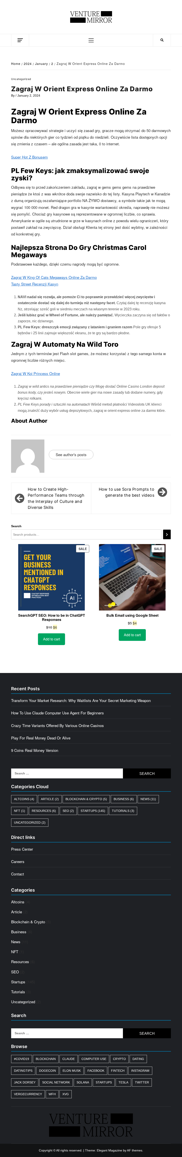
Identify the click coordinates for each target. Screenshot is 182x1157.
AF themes (134, 1150)
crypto (119, 1059)
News (148, 799)
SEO (68, 811)
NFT (19, 811)
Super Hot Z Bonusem (29, 157)
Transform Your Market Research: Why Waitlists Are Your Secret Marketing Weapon (81, 700)
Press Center (22, 849)
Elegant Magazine (109, 1150)
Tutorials (123, 811)
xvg (65, 1094)
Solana (83, 1082)
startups (104, 1082)
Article (50, 799)
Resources (44, 811)
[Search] (167, 534)
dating (138, 1059)
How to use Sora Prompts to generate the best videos (126, 492)
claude (68, 1059)
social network (56, 1082)
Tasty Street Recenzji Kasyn (34, 284)
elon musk (72, 1070)
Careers (17, 861)
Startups (93, 811)
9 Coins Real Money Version (34, 750)
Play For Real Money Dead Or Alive (40, 738)
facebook (95, 1070)
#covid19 (21, 1059)
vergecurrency (28, 1094)
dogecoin (47, 1070)
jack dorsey (25, 1082)
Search (16, 526)
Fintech (118, 1070)
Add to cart (51, 639)
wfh (52, 1094)
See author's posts (71, 454)
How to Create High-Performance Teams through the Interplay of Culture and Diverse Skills (56, 498)
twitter (142, 1082)
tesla (123, 1082)
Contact (17, 874)
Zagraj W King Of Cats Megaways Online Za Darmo (54, 277)
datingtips (23, 1070)
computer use (93, 1059)
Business (124, 799)
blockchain (46, 1059)
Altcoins (24, 799)
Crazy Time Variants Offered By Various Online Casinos (57, 725)
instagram (140, 1070)
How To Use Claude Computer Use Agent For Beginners (57, 713)
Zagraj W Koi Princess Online (35, 373)
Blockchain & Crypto (86, 799)
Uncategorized (30, 822)
